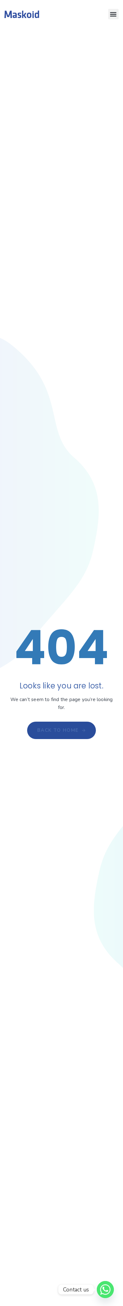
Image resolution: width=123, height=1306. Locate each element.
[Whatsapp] (105, 1289)
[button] (113, 14)
